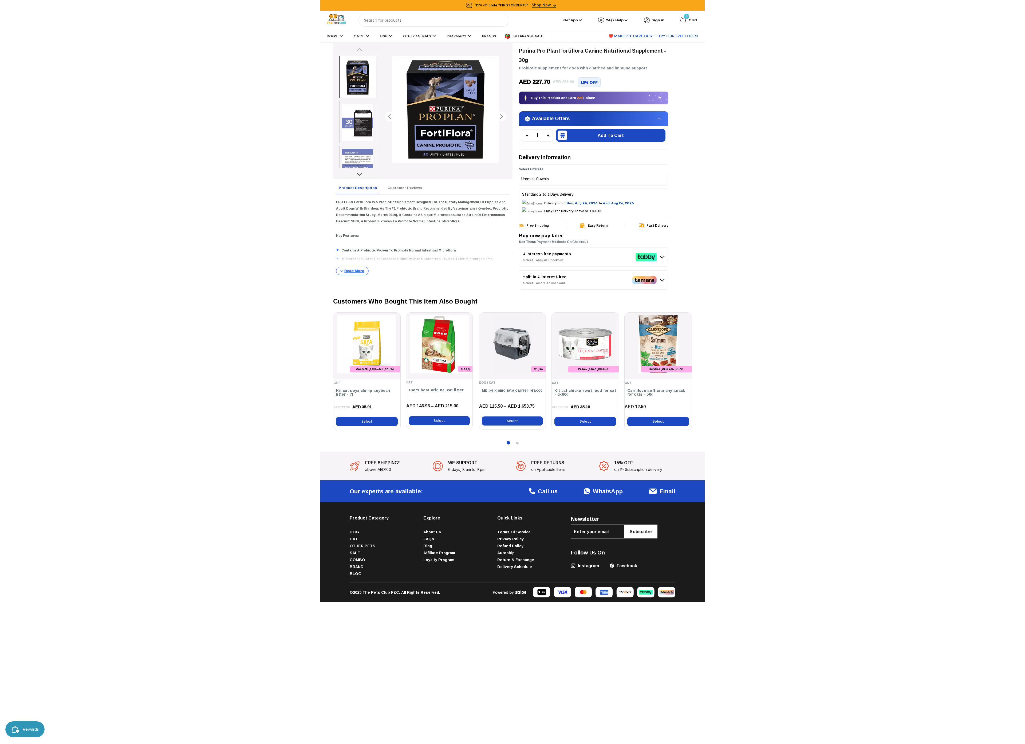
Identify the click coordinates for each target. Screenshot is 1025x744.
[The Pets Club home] (336, 19)
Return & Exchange (515, 559)
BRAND (357, 566)
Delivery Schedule (514, 566)
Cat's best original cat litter (436, 390)
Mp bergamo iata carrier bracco (512, 390)
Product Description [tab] (358, 187)
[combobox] (433, 20)
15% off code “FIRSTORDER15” (513, 5)
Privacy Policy (510, 538)
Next (359, 175)
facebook (626, 566)
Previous (360, 49)
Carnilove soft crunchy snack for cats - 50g (656, 392)
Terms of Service (514, 532)
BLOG (355, 573)
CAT (354, 538)
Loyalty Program (438, 559)
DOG (354, 532)
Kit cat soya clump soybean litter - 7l (363, 392)
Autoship (506, 552)
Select (366, 421)
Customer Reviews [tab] (405, 187)
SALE (355, 552)
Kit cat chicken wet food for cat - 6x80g (585, 392)
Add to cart (611, 135)
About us (432, 532)
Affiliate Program (439, 552)
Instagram (588, 566)
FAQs (428, 538)
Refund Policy (510, 545)
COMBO (357, 559)
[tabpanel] (422, 237)
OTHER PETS (362, 545)
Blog (427, 545)
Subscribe (641, 532)
